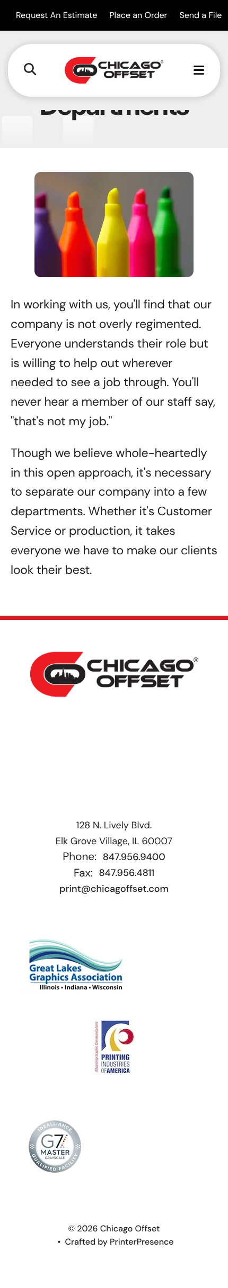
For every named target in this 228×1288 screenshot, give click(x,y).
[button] (30, 70)
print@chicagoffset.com (114, 888)
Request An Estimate (56, 15)
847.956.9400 (134, 857)
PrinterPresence (142, 1241)
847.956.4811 (126, 872)
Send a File (200, 15)
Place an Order (138, 15)
